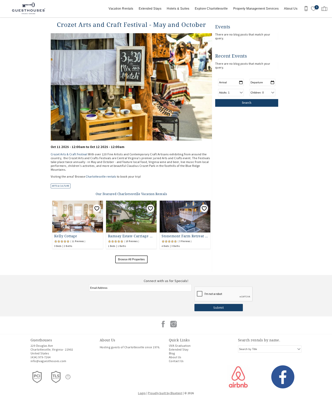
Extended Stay (178, 350)
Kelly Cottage (65, 236)
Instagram (173, 324)
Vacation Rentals (121, 8)
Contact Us (176, 361)
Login (142, 393)
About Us (290, 8)
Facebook (163, 324)
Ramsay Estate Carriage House (131, 236)
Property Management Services (256, 8)
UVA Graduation (180, 346)
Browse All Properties (131, 259)
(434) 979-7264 (41, 357)
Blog (172, 353)
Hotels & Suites (178, 8)
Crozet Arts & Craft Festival (69, 154)
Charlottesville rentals (101, 177)
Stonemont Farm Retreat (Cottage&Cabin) (185, 236)
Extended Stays (150, 8)
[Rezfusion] (68, 377)
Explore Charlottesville (211, 8)
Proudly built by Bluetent (165, 393)
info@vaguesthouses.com (48, 361)
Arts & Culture (60, 186)
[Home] (29, 8)
